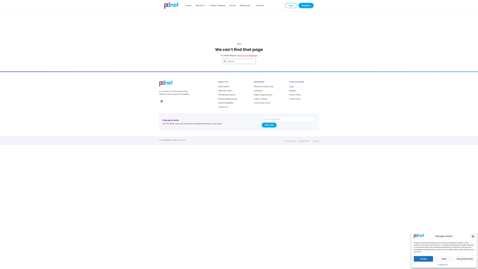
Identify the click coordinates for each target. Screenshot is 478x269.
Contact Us (223, 107)
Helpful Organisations (263, 95)
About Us (200, 5)
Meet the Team (225, 90)
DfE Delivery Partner (226, 95)
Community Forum (262, 103)
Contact (260, 5)
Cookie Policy (443, 264)
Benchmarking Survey (227, 99)
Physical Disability (225, 103)
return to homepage (247, 55)
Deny (444, 259)
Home (188, 5)
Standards (258, 90)
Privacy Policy (295, 95)
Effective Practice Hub (263, 86)
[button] (473, 236)
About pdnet (223, 86)
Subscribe (269, 125)
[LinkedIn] (161, 101)
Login (291, 5)
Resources (245, 5)
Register (306, 5)
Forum (232, 5)
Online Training (217, 5)
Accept (423, 259)
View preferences (464, 259)
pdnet (167, 140)
